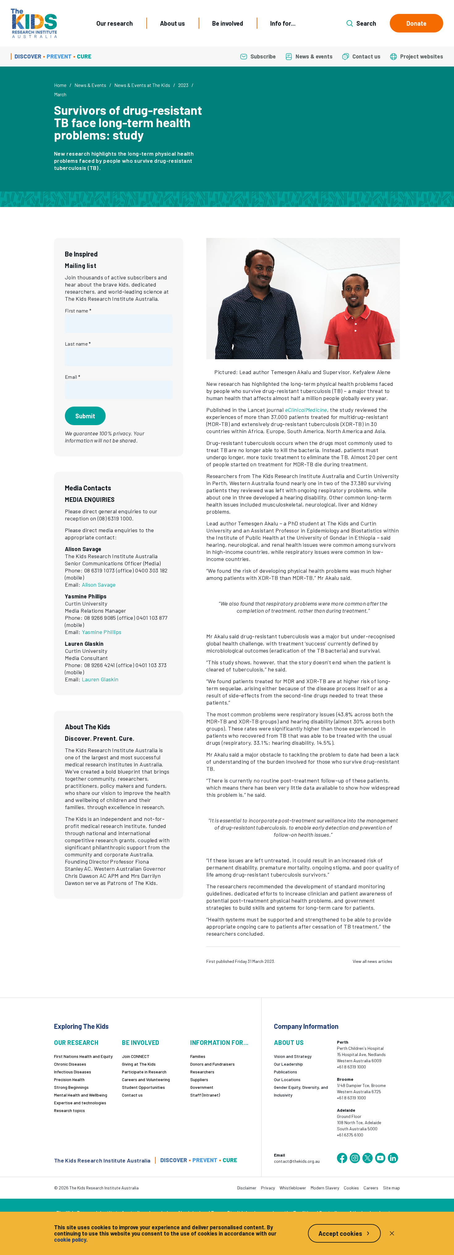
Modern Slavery (325, 1187)
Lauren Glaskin (100, 679)
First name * (78, 310)
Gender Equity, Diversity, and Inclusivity (301, 1091)
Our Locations (287, 1079)
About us (172, 23)
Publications (285, 1071)
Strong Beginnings (71, 1087)
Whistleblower (293, 1187)
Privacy (268, 1187)
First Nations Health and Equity (83, 1056)
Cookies (351, 1187)
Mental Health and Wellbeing (80, 1095)
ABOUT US (289, 1042)
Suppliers (199, 1079)
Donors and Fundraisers (212, 1064)
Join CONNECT (135, 1056)
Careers (371, 1187)
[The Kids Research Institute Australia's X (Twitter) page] (367, 1158)
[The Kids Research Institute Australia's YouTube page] (380, 1158)
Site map (391, 1187)
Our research (114, 23)
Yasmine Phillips (102, 631)
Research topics (69, 1110)
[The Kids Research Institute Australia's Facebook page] (342, 1158)
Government (201, 1087)
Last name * (78, 344)
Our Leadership (288, 1064)
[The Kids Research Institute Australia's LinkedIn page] (393, 1158)
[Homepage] (34, 23)
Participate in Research (144, 1071)
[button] (303, 298)
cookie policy (70, 1239)
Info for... (283, 23)
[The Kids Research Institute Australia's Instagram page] (355, 1158)
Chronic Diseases (70, 1064)
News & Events (90, 85)
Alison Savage (99, 584)
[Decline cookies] (392, 1233)
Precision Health (69, 1079)
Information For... (219, 1042)
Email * (72, 377)
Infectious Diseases (72, 1071)
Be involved (227, 23)
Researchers (202, 1071)
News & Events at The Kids (142, 85)
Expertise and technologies (80, 1102)
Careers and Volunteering (146, 1079)
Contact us (132, 1095)
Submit (85, 416)
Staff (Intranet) (205, 1095)
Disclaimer (246, 1187)
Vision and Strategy (293, 1056)
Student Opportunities (143, 1087)
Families (197, 1056)
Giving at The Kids (139, 1064)
